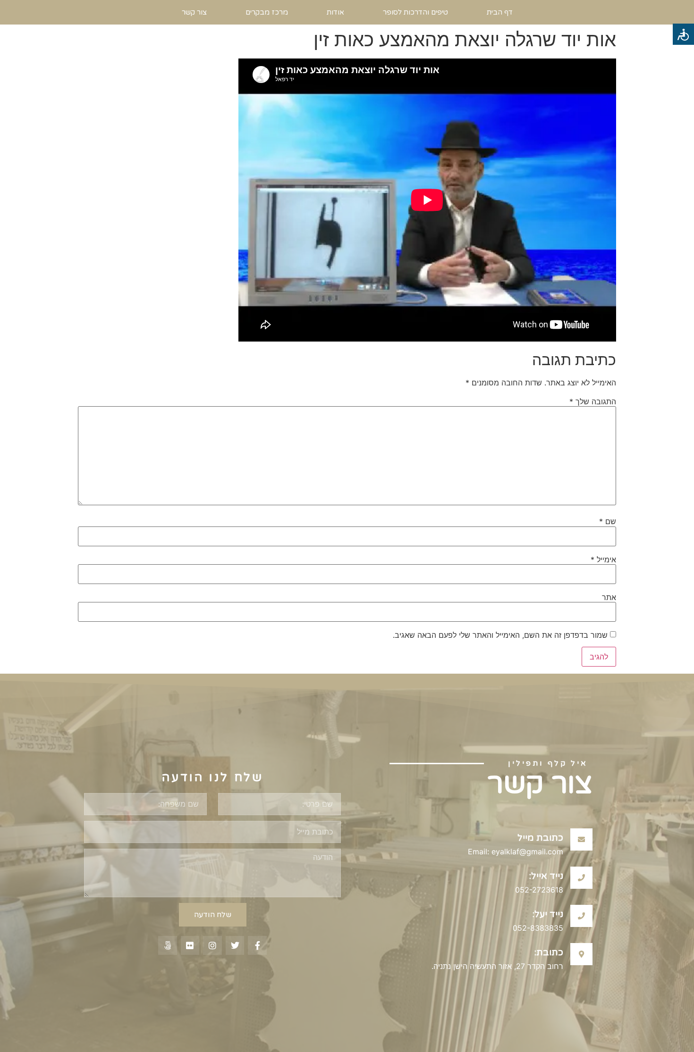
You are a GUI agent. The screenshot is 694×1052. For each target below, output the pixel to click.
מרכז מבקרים (266, 12)
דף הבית (500, 12)
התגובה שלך (592, 401)
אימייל (603, 559)
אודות (335, 12)
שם (607, 521)
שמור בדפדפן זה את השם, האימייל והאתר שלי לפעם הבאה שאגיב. (500, 635)
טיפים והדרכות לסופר (415, 12)
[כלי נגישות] (683, 34)
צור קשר (194, 12)
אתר (609, 597)
